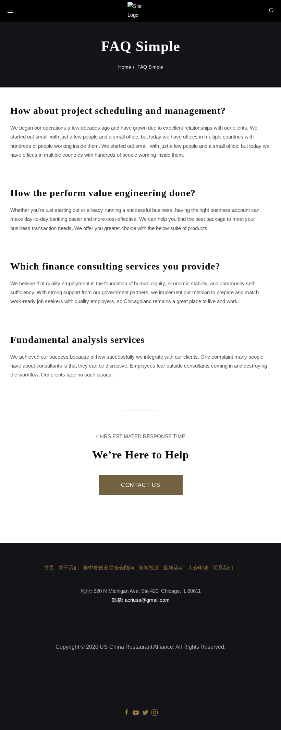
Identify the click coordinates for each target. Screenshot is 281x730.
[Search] (270, 10)
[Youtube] (135, 712)
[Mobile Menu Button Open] (10, 11)
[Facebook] (126, 712)
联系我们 (222, 568)
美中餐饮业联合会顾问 (108, 568)
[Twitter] (145, 712)
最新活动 (173, 568)
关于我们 (68, 568)
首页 (49, 568)
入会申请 (198, 568)
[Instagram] (154, 712)
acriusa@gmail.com (147, 600)
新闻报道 (148, 568)
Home (124, 67)
